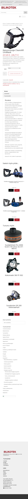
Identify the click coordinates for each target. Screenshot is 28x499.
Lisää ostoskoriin (15, 73)
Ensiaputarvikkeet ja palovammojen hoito (13, 384)
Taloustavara (6, 390)
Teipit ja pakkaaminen (7, 388)
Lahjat (4, 347)
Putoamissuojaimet (8, 382)
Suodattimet (7, 378)
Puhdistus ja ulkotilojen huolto (9, 349)
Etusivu (4, 23)
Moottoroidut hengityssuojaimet (12, 371)
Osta (17, 253)
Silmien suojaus (7, 368)
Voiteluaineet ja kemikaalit (8, 339)
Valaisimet (5, 392)
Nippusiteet (5, 341)
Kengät (4, 354)
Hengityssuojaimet (15, 23)
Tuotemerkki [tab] (7, 96)
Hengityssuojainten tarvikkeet (9, 83)
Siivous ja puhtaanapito (8, 343)
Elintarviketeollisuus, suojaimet (10, 359)
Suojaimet (8, 23)
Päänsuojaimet (7, 364)
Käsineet (6, 386)
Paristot (4, 356)
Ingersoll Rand (6, 337)
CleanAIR (11, 80)
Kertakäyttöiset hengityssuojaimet (12, 373)
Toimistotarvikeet (7, 328)
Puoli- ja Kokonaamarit (10, 376)
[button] (23, 29)
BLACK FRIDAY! (6, 345)
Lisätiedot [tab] (6, 93)
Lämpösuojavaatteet (8, 361)
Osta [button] (17, 190)
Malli (5, 69)
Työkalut (5, 351)
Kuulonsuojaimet (7, 366)
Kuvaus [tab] (6, 91)
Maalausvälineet (6, 335)
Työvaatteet (5, 333)
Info (11, 190)
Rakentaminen (6, 331)
